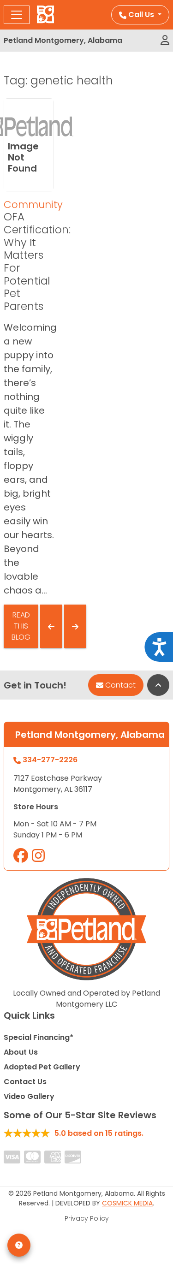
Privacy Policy (87, 1218)
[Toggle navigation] (17, 15)
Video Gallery (29, 1096)
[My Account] (165, 41)
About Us (21, 1052)
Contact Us (25, 1081)
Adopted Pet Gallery (42, 1067)
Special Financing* (38, 1037)
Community (33, 204)
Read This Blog (21, 626)
